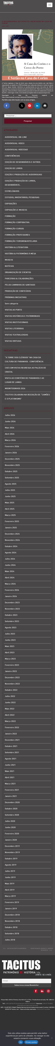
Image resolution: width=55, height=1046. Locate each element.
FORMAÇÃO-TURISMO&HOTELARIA (21, 241)
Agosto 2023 (10, 628)
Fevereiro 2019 (12, 903)
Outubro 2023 (11, 615)
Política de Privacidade (43, 1009)
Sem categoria (11, 304)
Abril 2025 (9, 509)
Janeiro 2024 (11, 596)
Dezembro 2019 (12, 846)
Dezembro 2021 (12, 740)
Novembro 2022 (12, 684)
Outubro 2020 (11, 809)
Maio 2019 (9, 884)
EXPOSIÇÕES (11, 204)
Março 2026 (10, 440)
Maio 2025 (9, 503)
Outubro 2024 (11, 547)
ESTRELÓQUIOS (12, 191)
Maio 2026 (9, 428)
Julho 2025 (10, 490)
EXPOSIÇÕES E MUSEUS (16, 210)
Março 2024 (10, 584)
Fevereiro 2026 (12, 447)
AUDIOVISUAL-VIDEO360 (16, 150)
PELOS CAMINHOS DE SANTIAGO (20, 285)
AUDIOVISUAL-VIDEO (14, 144)
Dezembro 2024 (12, 534)
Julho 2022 (10, 696)
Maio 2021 (9, 771)
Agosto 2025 (10, 484)
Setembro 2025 (12, 478)
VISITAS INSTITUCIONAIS (16, 322)
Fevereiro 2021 (12, 790)
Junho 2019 (10, 878)
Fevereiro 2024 (12, 590)
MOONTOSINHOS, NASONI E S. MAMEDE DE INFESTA (42, 949)
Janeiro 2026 (11, 453)
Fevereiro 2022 (12, 728)
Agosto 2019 (10, 865)
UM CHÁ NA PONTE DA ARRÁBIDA (16, 948)
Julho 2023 (10, 634)
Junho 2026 (10, 422)
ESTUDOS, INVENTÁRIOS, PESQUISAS (22, 198)
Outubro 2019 (11, 859)
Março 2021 (10, 784)
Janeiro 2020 (11, 840)
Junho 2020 (10, 828)
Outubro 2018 (11, 927)
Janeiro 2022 (11, 734)
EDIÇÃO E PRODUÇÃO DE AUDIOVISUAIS (23, 175)
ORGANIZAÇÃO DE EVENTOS (18, 273)
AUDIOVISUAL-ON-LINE (16, 137)
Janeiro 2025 (11, 528)
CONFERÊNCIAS (12, 156)
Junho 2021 (10, 765)
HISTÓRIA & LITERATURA (16, 248)
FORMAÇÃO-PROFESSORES (17, 235)
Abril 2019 (9, 890)
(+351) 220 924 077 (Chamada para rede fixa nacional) (20, 1003)
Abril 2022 (9, 715)
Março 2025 (10, 515)
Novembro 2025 (12, 465)
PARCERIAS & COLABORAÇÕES (19, 279)
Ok (21, 1042)
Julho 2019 (10, 871)
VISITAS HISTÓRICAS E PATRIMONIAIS (22, 316)
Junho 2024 (10, 565)
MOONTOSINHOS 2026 (15, 389)
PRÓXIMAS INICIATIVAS (15, 297)
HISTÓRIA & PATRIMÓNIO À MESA (20, 254)
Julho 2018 (10, 940)
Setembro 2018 (12, 934)
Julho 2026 (10, 415)
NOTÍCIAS (9, 266)
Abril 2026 (9, 434)
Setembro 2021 (12, 753)
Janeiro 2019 (11, 909)
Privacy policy (31, 1042)
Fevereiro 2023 (12, 665)
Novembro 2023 (12, 609)
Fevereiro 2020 (12, 834)
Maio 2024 (9, 572)
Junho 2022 (10, 703)
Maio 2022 (9, 709)
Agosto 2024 (10, 553)
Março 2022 (10, 721)
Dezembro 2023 (12, 603)
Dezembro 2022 (12, 678)
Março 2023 (10, 659)
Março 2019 (10, 896)
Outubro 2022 (11, 690)
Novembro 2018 (12, 921)
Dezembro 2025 (12, 459)
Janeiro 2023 (11, 671)
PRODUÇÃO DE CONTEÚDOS (18, 291)
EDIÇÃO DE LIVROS (13, 169)
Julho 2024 (10, 559)
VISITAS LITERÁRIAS (14, 329)
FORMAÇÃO (10, 216)
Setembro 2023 (12, 621)
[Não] (52, 1038)
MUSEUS (9, 260)
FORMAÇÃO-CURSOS (14, 229)
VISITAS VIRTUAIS (13, 341)
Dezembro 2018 (12, 915)
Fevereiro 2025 (12, 522)
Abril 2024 (9, 578)
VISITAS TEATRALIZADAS (16, 335)
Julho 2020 (10, 821)
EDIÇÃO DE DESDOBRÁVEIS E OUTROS (22, 162)
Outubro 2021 (11, 746)
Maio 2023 (9, 646)
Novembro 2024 (12, 540)
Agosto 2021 (10, 759)
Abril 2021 (9, 778)
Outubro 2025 (11, 472)
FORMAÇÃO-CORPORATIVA (17, 223)
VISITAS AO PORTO (13, 310)
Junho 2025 (10, 497)
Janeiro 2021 (11, 796)
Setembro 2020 (12, 815)
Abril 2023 (9, 653)
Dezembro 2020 (12, 803)
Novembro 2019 (12, 853)
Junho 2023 (10, 640)
